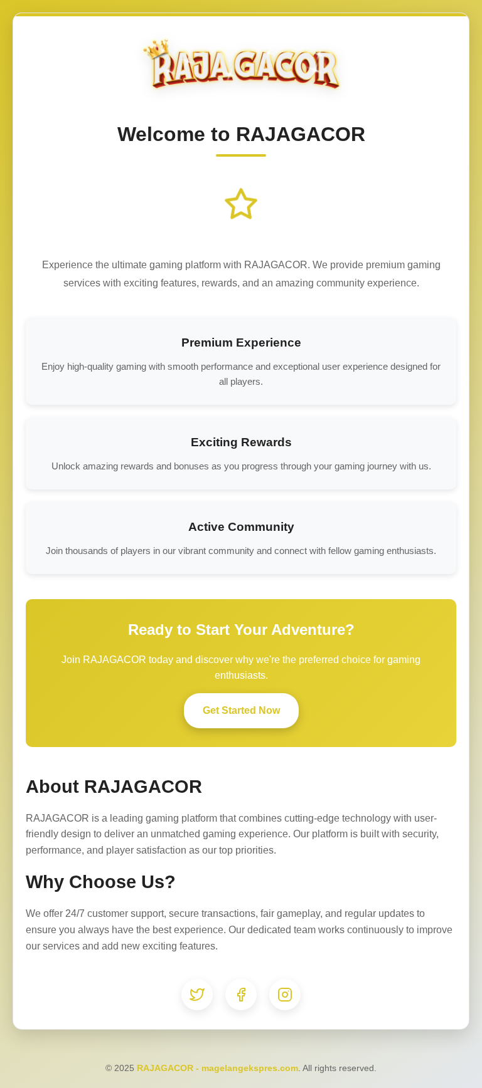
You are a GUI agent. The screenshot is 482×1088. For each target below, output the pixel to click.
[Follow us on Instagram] (285, 994)
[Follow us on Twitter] (197, 994)
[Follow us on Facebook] (241, 994)
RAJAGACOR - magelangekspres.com (217, 1068)
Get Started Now (241, 710)
